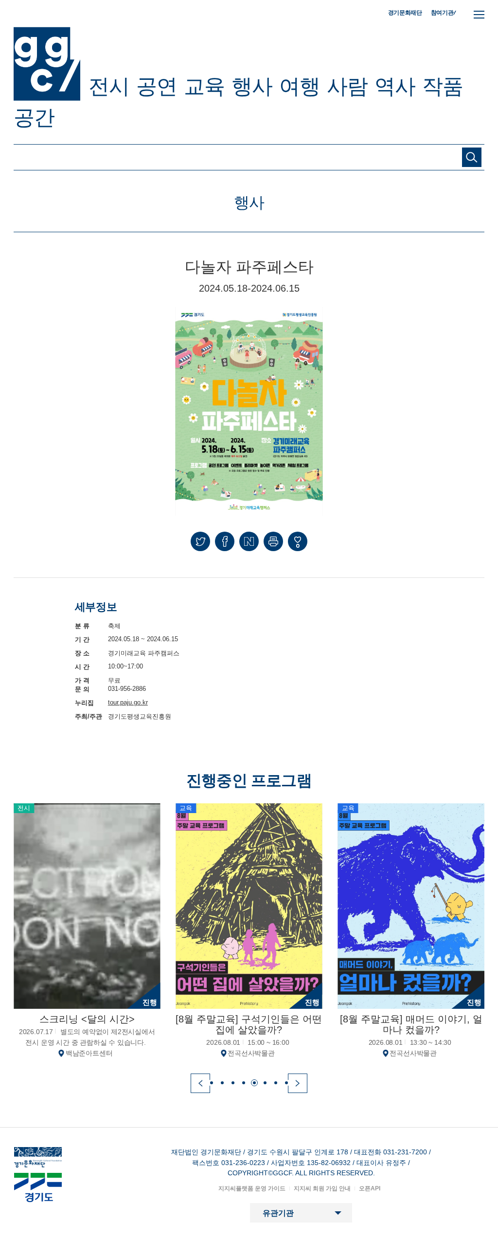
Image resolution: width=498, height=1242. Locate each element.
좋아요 (298, 545)
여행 (299, 86)
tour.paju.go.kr (128, 702)
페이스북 (224, 541)
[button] (200, 1083)
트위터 (200, 541)
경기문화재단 (405, 12)
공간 (34, 117)
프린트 (273, 541)
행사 (251, 86)
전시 (109, 86)
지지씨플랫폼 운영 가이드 (251, 1188)
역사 (394, 86)
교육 (204, 86)
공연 (156, 86)
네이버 (249, 541)
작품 (442, 86)
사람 (347, 86)
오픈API (369, 1188)
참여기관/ (443, 12)
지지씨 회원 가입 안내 (322, 1188)
